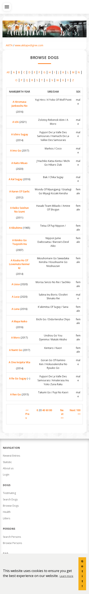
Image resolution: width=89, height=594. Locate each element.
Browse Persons (12, 543)
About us (8, 468)
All (8, 72)
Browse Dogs (11, 505)
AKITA (9, 45)
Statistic (7, 462)
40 (43, 410)
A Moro (15, 337)
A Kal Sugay (15, 179)
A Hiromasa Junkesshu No (20, 104)
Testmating (9, 493)
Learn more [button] (66, 576)
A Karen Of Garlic (19, 191)
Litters (6, 518)
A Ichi (15, 122)
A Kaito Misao (19, 163)
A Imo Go (15, 150)
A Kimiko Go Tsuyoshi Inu (19, 242)
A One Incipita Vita (19, 362)
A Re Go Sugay (17, 378)
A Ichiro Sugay (19, 134)
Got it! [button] (82, 573)
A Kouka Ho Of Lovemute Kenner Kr (19, 264)
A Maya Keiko (19, 321)
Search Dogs (10, 499)
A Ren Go (15, 394)
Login (6, 474)
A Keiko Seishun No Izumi (19, 210)
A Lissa (16, 284)
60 (47, 410)
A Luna (15, 309)
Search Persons (12, 537)
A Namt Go (15, 350)
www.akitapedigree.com (29, 45)
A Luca (15, 296)
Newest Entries (11, 455)
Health (7, 512)
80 (50, 410)
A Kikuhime (15, 228)
